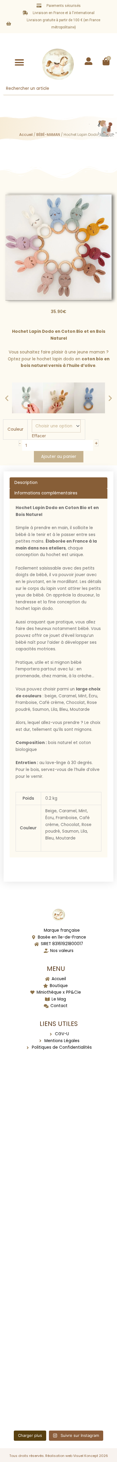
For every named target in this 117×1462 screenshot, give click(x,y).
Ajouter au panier (58, 456)
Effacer (39, 435)
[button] (19, 62)
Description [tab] (26, 482)
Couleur (15, 429)
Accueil (26, 134)
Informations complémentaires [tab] (45, 493)
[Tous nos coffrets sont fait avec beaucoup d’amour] (58, 1275)
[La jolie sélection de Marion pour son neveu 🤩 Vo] (58, 1214)
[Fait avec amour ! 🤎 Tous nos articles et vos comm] (58, 1396)
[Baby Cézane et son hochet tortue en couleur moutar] (58, 1153)
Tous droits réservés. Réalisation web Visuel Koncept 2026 (58, 1455)
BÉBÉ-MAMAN (48, 134)
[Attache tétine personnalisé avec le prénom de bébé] (58, 1093)
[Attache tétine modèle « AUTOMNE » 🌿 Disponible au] (58, 1335)
